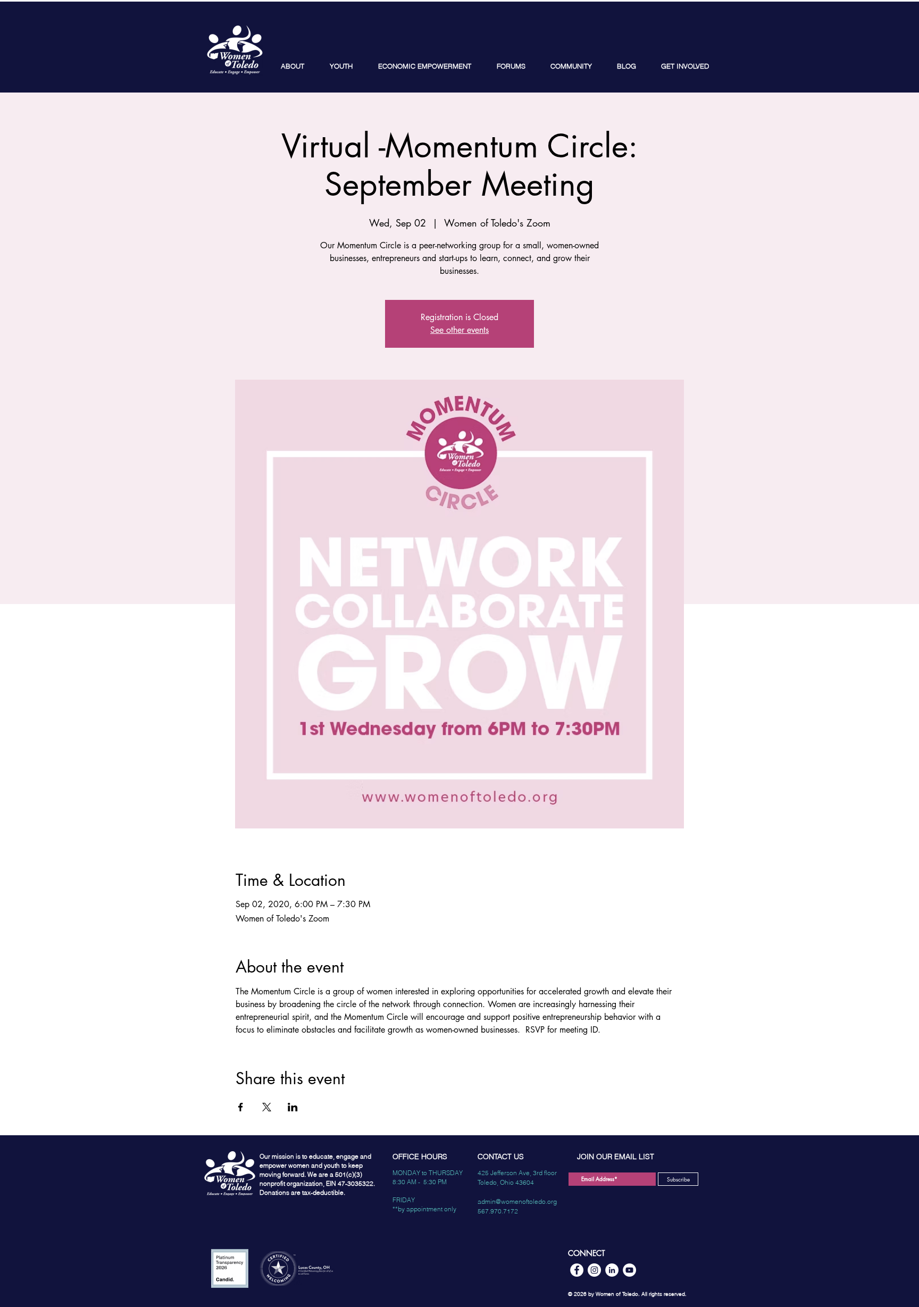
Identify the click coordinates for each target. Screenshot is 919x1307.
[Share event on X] (267, 1107)
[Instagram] (594, 1270)
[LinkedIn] (612, 1270)
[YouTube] (629, 1270)
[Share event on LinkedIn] (293, 1107)
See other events (459, 330)
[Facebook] (576, 1270)
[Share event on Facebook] (241, 1107)
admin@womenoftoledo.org (517, 1201)
